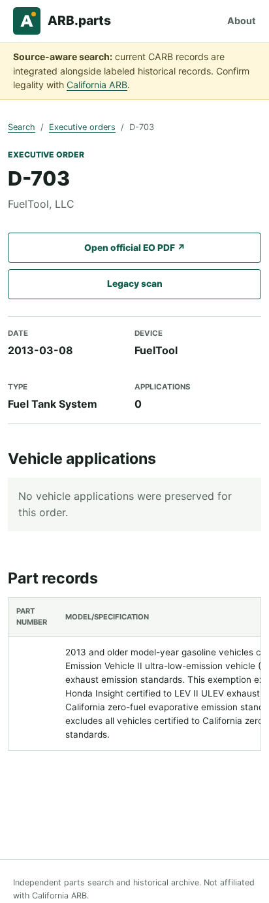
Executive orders (82, 127)
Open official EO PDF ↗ (134, 247)
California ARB (97, 84)
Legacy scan (135, 283)
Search (21, 127)
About (241, 20)
